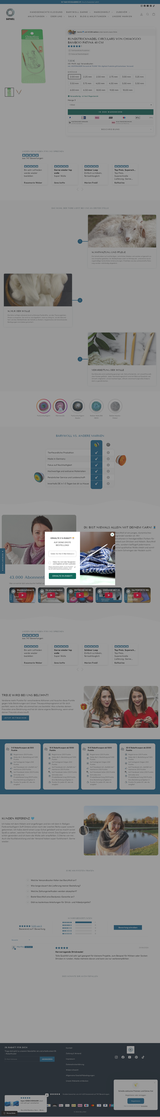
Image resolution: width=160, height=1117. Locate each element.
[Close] (112, 534)
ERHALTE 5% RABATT (62, 576)
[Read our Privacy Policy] (74, 567)
